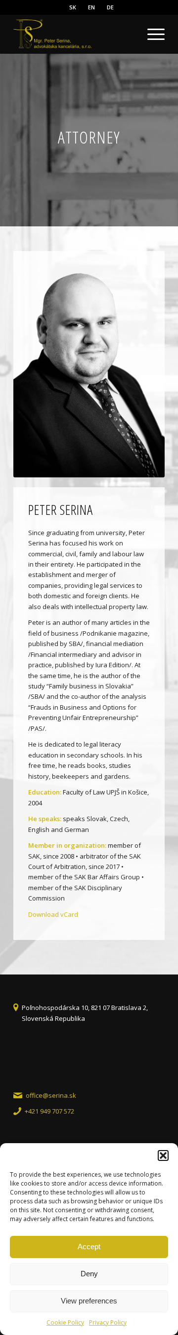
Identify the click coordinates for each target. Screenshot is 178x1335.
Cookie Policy (65, 1322)
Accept (89, 1246)
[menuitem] (73, 7)
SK (72, 7)
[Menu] (151, 34)
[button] (163, 1155)
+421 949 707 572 (49, 1111)
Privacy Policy (108, 1322)
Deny (89, 1273)
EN (91, 7)
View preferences (89, 1301)
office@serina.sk (51, 1095)
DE (110, 7)
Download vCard (53, 914)
